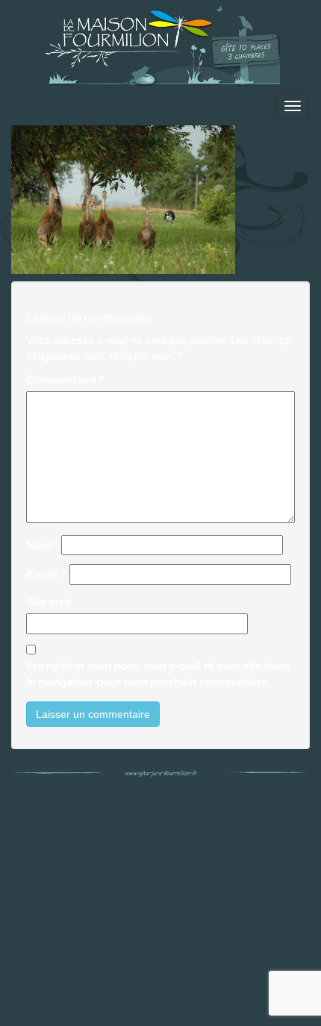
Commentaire (65, 379)
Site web (48, 601)
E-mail (46, 574)
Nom (42, 545)
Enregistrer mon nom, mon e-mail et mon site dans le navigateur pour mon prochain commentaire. (158, 674)
